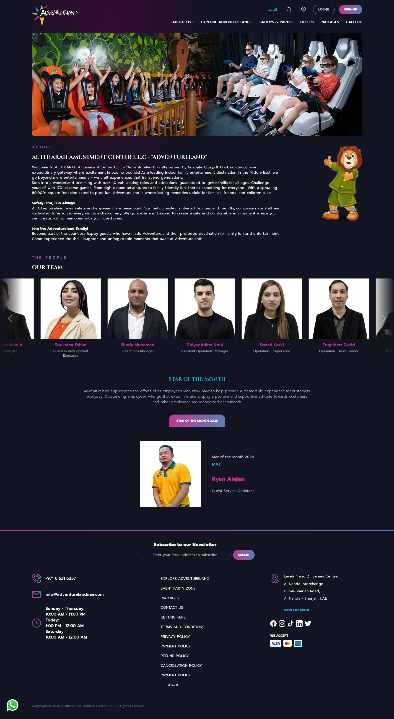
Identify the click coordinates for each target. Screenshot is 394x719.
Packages (330, 22)
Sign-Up (350, 9)
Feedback (170, 685)
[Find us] (303, 10)
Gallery (354, 22)
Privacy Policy (175, 636)
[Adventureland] (55, 16)
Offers (307, 22)
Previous (11, 318)
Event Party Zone (178, 588)
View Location (296, 610)
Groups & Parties (276, 22)
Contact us (172, 607)
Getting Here (173, 617)
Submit (244, 555)
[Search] (289, 10)
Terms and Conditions (182, 627)
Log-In (323, 9)
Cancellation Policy (181, 665)
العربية (272, 9)
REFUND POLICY (175, 656)
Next (382, 318)
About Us (181, 22)
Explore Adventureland (225, 22)
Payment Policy (176, 646)
